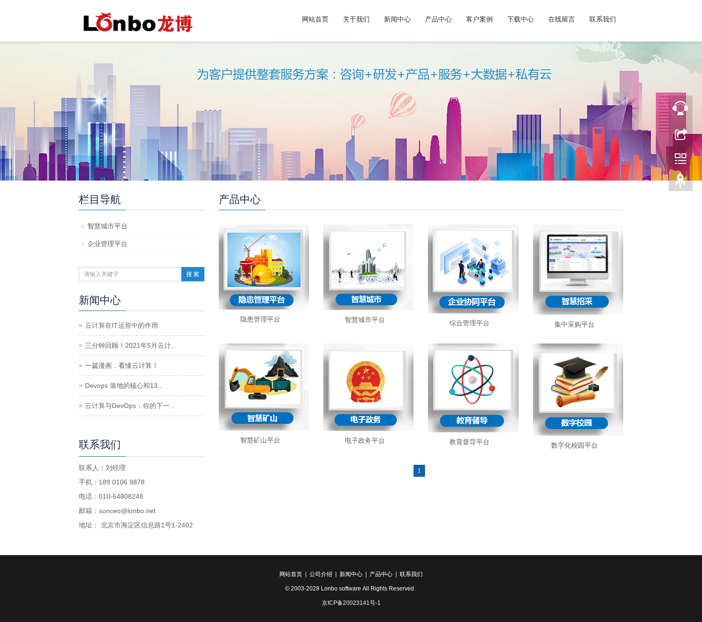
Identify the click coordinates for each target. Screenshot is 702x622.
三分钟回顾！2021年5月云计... (131, 345)
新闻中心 (397, 19)
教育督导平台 (469, 442)
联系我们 (602, 19)
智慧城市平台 (365, 319)
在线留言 (561, 19)
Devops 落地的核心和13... (124, 385)
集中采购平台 (574, 324)
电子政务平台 (365, 440)
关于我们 (356, 19)
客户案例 (479, 19)
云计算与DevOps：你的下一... (130, 405)
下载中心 (520, 19)
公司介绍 (320, 574)
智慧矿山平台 (260, 440)
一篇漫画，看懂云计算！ (122, 365)
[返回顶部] (680, 183)
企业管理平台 (107, 243)
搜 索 (192, 274)
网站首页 (315, 19)
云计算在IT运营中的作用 (121, 325)
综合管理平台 (469, 323)
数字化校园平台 (574, 445)
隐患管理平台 (260, 319)
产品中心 (438, 19)
